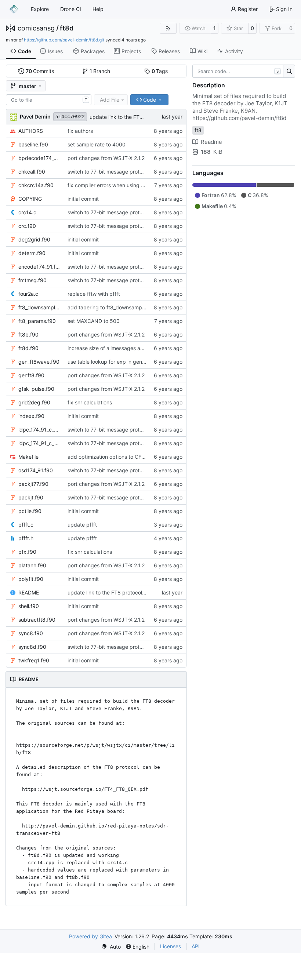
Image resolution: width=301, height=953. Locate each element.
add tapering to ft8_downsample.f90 (112, 307)
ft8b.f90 (28, 334)
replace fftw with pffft (94, 294)
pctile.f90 (29, 511)
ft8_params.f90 (37, 321)
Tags (160, 71)
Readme (211, 141)
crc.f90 (27, 226)
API (196, 946)
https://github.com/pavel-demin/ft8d (239, 117)
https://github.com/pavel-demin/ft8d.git (64, 40)
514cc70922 (70, 116)
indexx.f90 (31, 416)
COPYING (30, 199)
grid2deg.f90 (34, 402)
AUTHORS (30, 131)
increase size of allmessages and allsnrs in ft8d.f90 (129, 348)
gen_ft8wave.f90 (38, 362)
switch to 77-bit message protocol (108, 171)
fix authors (80, 131)
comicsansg (36, 28)
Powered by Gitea (90, 936)
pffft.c (25, 524)
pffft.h (25, 538)
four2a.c (28, 294)
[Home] (14, 9)
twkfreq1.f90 (33, 660)
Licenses (170, 946)
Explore (40, 9)
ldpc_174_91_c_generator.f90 (39, 429)
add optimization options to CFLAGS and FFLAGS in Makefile (141, 457)
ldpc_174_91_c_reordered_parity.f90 (39, 443)
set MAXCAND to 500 (94, 321)
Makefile (28, 457)
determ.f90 (32, 253)
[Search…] (289, 71)
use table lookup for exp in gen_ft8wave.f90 (121, 362)
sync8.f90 (30, 633)
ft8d (66, 28)
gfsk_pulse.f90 (36, 389)
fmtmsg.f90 (32, 280)
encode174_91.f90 (39, 266)
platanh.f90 (32, 565)
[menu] (111, 946)
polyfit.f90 (30, 579)
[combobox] (48, 99)
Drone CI (70, 9)
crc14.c (27, 212)
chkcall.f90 (31, 171)
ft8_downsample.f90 (39, 307)
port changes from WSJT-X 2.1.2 (106, 158)
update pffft (82, 524)
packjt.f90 (30, 497)
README (28, 592)
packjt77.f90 (33, 484)
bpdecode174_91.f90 (39, 158)
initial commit (83, 199)
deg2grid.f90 (34, 239)
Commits (40, 71)
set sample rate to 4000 (97, 144)
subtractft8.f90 (36, 619)
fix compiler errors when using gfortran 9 (116, 185)
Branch (100, 71)
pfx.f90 (27, 552)
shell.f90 (28, 606)
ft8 (198, 130)
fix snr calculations (90, 402)
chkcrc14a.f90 (36, 185)
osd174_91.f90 (35, 470)
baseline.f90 (33, 144)
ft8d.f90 (28, 348)
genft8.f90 (31, 375)
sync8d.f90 (32, 647)
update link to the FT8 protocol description (141, 117)
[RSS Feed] (168, 28)
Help (98, 9)
